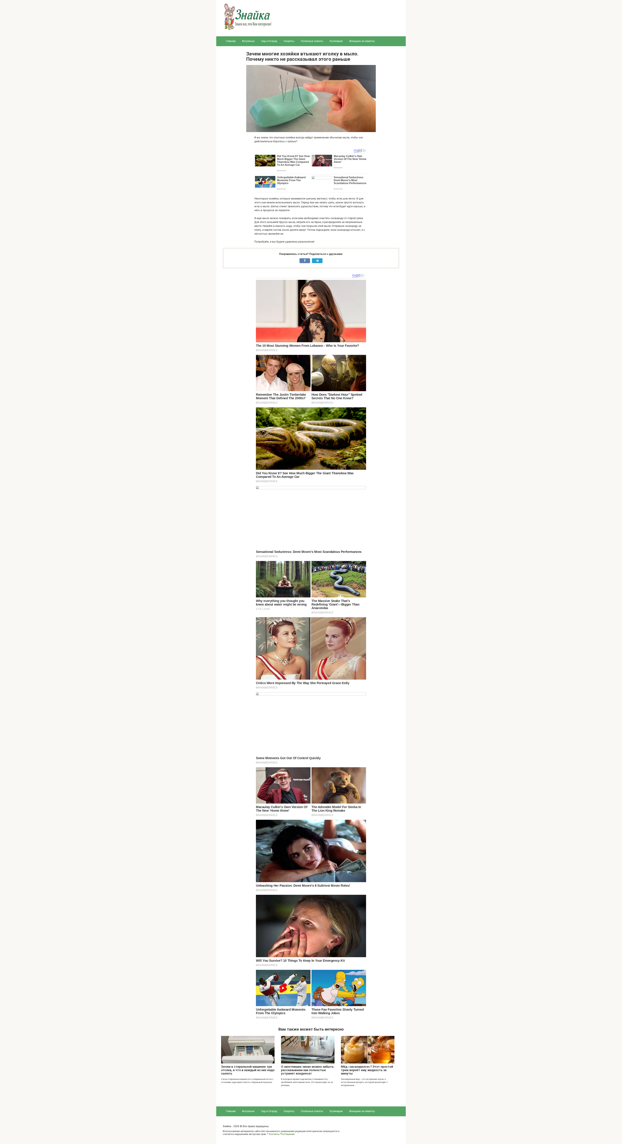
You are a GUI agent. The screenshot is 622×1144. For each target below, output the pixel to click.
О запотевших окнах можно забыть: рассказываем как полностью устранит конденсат (307, 1070)
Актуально (248, 41)
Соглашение (288, 1134)
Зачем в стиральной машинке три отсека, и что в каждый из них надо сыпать (248, 1070)
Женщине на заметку (362, 41)
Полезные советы (312, 41)
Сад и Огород (269, 41)
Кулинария (336, 41)
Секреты (289, 41)
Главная (231, 41)
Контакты (274, 1134)
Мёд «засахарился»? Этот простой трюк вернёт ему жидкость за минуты (367, 1070)
